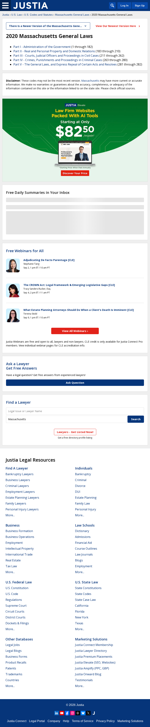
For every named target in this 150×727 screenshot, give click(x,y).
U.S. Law (16, 14)
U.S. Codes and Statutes (38, 14)
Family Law (82, 503)
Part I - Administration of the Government (42, 47)
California (81, 606)
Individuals (83, 468)
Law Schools (85, 525)
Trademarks (13, 674)
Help (66, 721)
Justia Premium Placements (93, 657)
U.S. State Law (86, 582)
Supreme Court (16, 606)
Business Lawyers (17, 480)
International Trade (19, 554)
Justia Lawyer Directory (91, 651)
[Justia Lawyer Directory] (93, 713)
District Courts (15, 617)
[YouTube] (62, 713)
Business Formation (19, 531)
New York (81, 617)
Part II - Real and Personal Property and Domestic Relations (54, 51)
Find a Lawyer (18, 402)
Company (54, 721)
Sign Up (140, 5)
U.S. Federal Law (18, 582)
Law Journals (84, 554)
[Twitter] (88, 713)
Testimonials (84, 680)
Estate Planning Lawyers (22, 498)
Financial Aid (83, 543)
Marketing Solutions (91, 639)
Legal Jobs (12, 645)
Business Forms (16, 657)
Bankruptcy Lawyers (19, 474)
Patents (10, 668)
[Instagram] (72, 713)
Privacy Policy (105, 721)
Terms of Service (82, 721)
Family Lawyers (15, 503)
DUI (77, 492)
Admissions (83, 537)
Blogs (79, 560)
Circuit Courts (14, 611)
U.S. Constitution (16, 588)
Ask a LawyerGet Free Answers (21, 366)
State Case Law (85, 600)
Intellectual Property (19, 549)
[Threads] (78, 713)
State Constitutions (88, 588)
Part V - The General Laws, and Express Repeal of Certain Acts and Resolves (65, 64)
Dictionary (82, 531)
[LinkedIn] (56, 713)
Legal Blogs (13, 651)
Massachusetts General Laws (72, 14)
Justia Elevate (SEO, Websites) (95, 662)
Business (12, 525)
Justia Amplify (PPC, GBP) (92, 668)
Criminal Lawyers (17, 486)
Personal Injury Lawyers (22, 509)
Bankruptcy (83, 474)
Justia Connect (16, 721)
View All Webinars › (75, 331)
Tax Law (11, 566)
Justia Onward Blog (88, 674)
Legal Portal (37, 721)
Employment (14, 543)
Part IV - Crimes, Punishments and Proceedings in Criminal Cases (57, 60)
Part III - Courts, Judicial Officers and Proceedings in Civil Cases (56, 56)
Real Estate (13, 560)
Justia (5, 14)
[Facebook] (67, 713)
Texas (79, 623)
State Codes (83, 594)
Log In (125, 5)
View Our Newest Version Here (116, 26)
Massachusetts (90, 80)
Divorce (80, 486)
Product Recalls (15, 662)
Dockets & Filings (17, 623)
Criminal (80, 480)
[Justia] (30, 5)
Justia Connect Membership (94, 645)
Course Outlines (86, 549)
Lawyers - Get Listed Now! (75, 432)
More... (10, 515)
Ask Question (75, 382)
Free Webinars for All (25, 251)
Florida (79, 611)
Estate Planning (86, 498)
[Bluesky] (83, 713)
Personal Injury (85, 509)
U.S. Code (11, 594)
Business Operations (19, 537)
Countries (12, 680)
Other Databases (19, 639)
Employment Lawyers (20, 492)
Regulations (13, 600)
